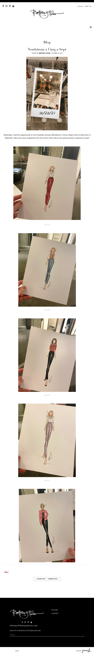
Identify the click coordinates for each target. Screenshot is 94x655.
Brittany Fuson (8, 651)
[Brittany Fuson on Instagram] (6, 6)
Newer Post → (53, 579)
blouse (47, 224)
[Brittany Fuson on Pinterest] (10, 6)
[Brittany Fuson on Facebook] (3, 6)
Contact (55, 613)
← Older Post (40, 579)
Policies (54, 610)
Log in (80, 6)
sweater (47, 310)
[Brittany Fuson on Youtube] (13, 6)
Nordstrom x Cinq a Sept (47, 49)
